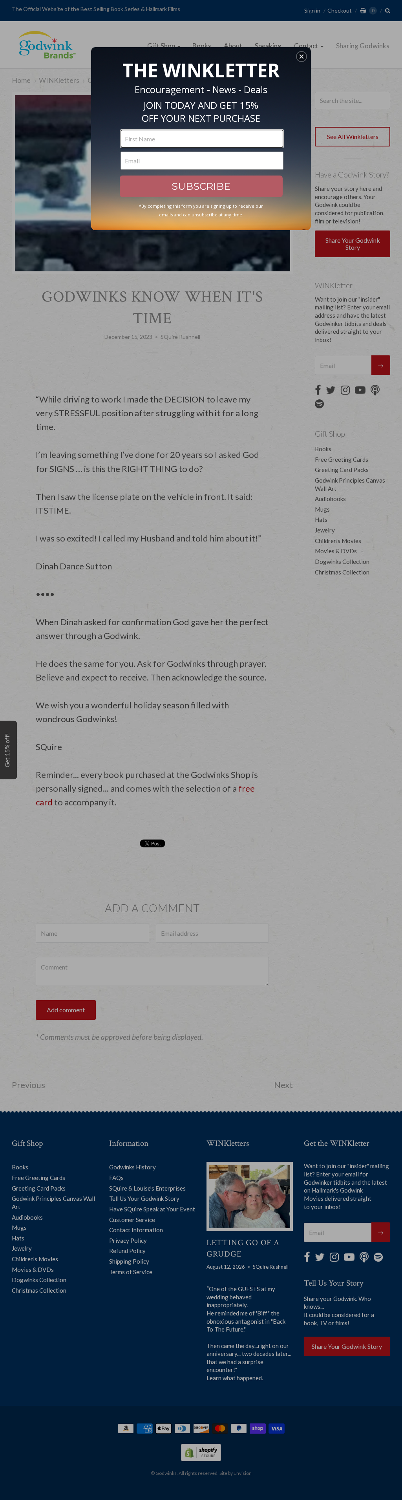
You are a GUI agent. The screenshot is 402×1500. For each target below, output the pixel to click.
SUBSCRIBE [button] (201, 186)
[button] (301, 56)
